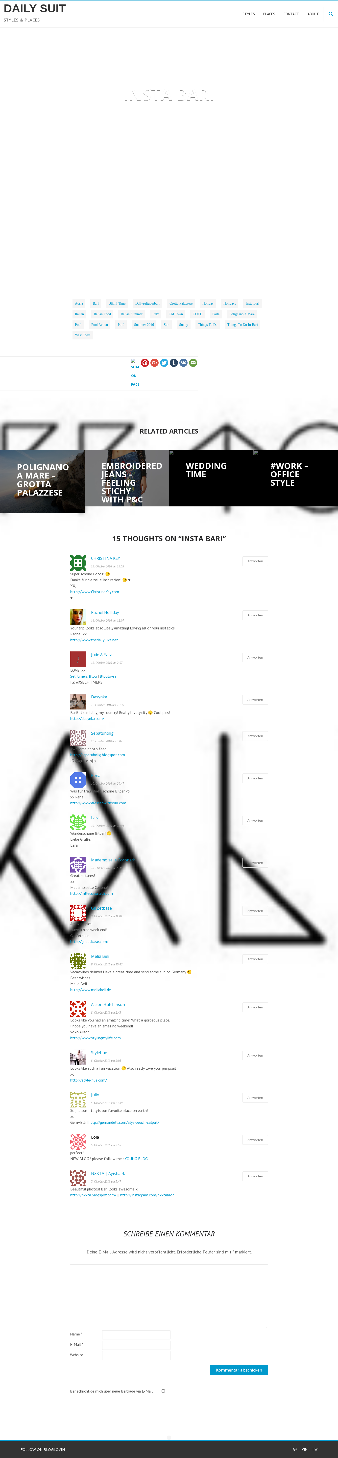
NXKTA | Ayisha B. (108, 1173)
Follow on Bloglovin (43, 1449)
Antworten (255, 561)
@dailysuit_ (185, 270)
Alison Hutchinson (108, 1004)
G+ (295, 1449)
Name (76, 1334)
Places (166, 156)
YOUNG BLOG (136, 1158)
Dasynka (99, 697)
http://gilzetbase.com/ (89, 941)
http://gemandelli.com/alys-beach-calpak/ (124, 1122)
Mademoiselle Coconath (113, 860)
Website (76, 1354)
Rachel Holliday (105, 612)
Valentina (139, 156)
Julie (95, 1095)
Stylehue (99, 1052)
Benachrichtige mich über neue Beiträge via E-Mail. (111, 1391)
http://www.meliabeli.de (90, 989)
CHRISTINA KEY (105, 558)
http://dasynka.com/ (87, 718)
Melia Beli (100, 956)
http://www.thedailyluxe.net (94, 639)
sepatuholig (102, 733)
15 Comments (197, 156)
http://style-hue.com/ (88, 1080)
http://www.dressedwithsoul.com (98, 802)
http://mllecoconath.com (91, 893)
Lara (95, 817)
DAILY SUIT (35, 8)
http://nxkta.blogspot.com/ (93, 1194)
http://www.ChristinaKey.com (94, 591)
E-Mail (76, 1344)
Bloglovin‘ (108, 676)
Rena (95, 775)
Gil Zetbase (101, 908)
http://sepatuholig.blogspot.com (97, 754)
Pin (304, 1449)
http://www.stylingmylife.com (95, 1037)
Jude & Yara (101, 654)
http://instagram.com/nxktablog (147, 1194)
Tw (314, 1449)
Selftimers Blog (83, 676)
